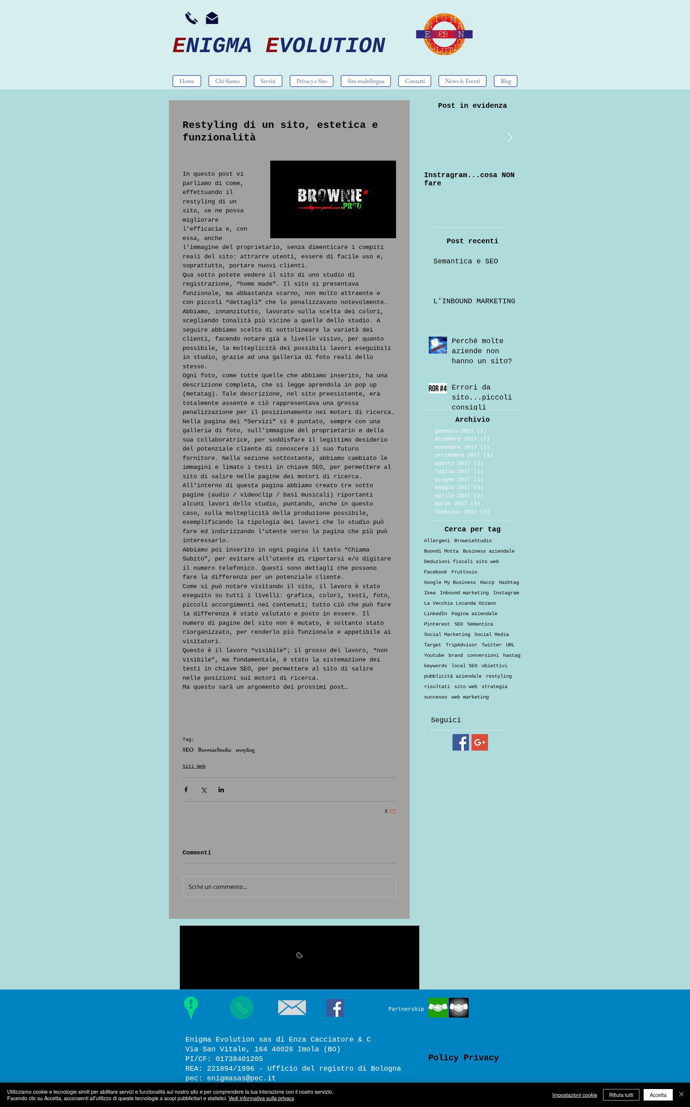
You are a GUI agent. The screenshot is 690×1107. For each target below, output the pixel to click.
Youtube (434, 655)
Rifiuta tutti (621, 1094)
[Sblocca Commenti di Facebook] (299, 957)
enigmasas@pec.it (241, 1078)
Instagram (506, 593)
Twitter (492, 645)
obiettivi (494, 666)
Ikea (430, 593)
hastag (511, 655)
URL (510, 645)
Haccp (487, 582)
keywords (435, 666)
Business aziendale (489, 551)
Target (432, 645)
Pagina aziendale (474, 614)
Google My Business (450, 582)
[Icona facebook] (335, 1008)
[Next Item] (509, 138)
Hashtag (509, 582)
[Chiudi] (681, 1094)
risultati (437, 686)
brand (455, 655)
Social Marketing (447, 634)
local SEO (464, 666)
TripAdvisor (461, 645)
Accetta (658, 1094)
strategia (494, 686)
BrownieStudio (214, 751)
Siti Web (194, 766)
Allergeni (437, 541)
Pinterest (437, 624)
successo (435, 697)
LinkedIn (435, 614)
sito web (465, 686)
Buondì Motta (441, 551)
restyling (245, 751)
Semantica (480, 624)
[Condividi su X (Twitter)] (203, 789)
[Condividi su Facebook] (186, 789)
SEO (188, 751)
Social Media (491, 634)
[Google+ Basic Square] (480, 742)
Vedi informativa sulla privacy (261, 1098)
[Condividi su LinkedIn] (221, 789)
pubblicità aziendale (453, 676)
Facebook (435, 572)
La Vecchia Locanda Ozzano (460, 603)
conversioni (483, 655)
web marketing (470, 697)
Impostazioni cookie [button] (574, 1094)
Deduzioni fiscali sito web (461, 561)
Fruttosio (464, 572)
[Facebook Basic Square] (460, 742)
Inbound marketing (464, 593)
